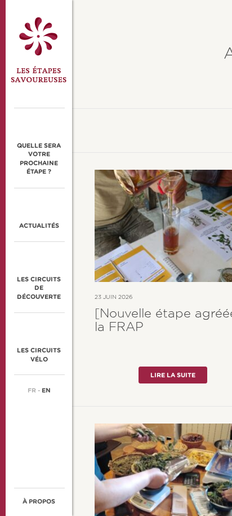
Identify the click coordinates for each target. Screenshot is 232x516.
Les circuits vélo (39, 354)
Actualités (39, 226)
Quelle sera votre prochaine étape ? (39, 159)
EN (46, 390)
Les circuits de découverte (39, 288)
